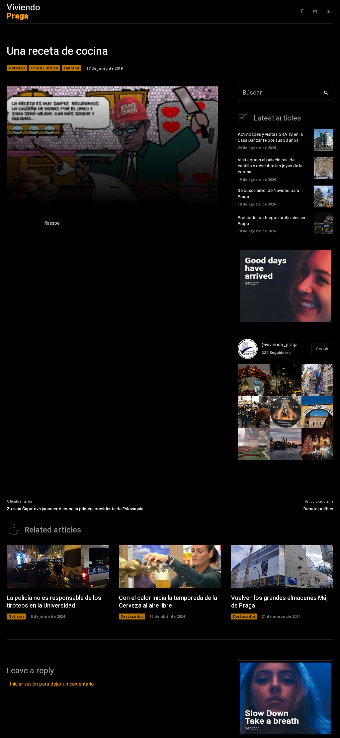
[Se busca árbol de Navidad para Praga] (323, 196)
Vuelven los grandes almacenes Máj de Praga (279, 602)
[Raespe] (23, 224)
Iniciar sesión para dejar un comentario (52, 684)
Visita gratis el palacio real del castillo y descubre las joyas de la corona (270, 166)
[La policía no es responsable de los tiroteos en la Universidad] (58, 566)
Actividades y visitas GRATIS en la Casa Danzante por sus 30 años (270, 137)
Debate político (318, 509)
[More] (217, 196)
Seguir (322, 349)
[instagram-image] (254, 380)
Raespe (52, 223)
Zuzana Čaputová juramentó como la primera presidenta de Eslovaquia (75, 509)
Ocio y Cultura (44, 67)
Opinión (71, 67)
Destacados (132, 616)
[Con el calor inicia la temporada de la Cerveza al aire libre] (170, 566)
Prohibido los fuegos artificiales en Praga (271, 220)
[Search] (326, 93)
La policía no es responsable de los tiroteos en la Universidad (54, 602)
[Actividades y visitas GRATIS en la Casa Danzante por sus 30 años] (323, 140)
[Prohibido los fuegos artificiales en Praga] (323, 223)
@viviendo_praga (280, 344)
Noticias (17, 67)
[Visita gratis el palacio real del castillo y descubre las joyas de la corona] (323, 168)
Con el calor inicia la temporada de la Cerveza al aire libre (168, 602)
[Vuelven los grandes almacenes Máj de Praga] (282, 566)
